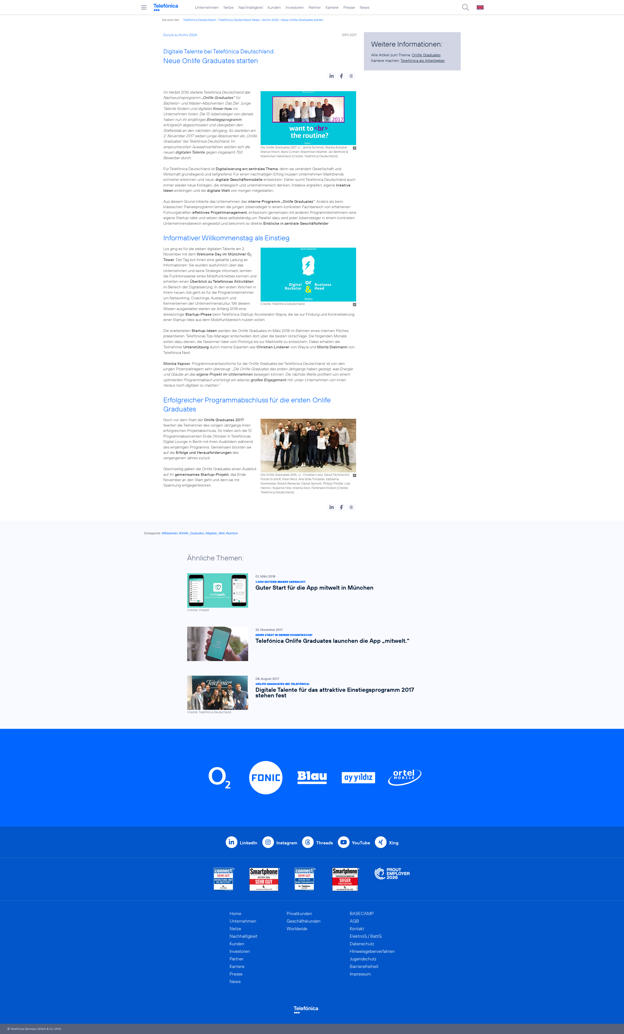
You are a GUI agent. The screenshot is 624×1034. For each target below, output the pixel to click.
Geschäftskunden (304, 921)
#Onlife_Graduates (191, 533)
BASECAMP (362, 913)
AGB (354, 921)
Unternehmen (207, 7)
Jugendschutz (363, 959)
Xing (394, 843)
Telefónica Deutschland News (239, 20)
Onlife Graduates (426, 54)
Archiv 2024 (270, 20)
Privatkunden (299, 913)
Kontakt (357, 928)
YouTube (361, 843)
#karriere (232, 533)
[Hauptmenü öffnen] (143, 7)
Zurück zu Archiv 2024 (180, 35)
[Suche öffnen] (465, 7)
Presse (349, 7)
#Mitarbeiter (169, 533)
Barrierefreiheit (364, 966)
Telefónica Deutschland (199, 20)
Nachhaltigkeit (250, 7)
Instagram (286, 843)
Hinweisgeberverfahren (372, 951)
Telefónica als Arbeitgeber (422, 60)
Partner (315, 7)
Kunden (274, 7)
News (364, 7)
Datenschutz (362, 943)
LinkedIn (248, 843)
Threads (324, 843)
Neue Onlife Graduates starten (302, 20)
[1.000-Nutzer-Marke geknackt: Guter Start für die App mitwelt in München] (309, 592)
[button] (331, 76)
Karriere (332, 7)
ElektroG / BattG (366, 936)
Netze (229, 7)
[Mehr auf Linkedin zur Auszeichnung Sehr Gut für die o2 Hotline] (305, 879)
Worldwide (297, 928)
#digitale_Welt (214, 533)
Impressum (360, 974)
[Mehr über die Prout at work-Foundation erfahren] (392, 879)
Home (235, 913)
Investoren (295, 7)
